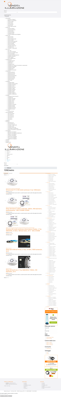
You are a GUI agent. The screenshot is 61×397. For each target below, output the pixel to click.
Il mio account (8, 151)
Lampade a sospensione (52, 255)
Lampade (7, 95)
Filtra (46, 334)
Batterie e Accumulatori (12, 20)
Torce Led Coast (11, 111)
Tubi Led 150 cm (11, 116)
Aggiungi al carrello (9, 233)
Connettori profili (11, 33)
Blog (7, 158)
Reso (7, 156)
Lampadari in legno (11, 88)
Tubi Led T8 (10, 119)
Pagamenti (8, 155)
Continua (10, 395)
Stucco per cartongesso (12, 137)
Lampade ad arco (11, 102)
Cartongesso (8, 130)
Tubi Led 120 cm (11, 115)
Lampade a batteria (11, 99)
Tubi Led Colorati (11, 113)
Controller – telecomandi (12, 48)
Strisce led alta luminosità (12, 41)
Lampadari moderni (11, 90)
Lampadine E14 (10, 61)
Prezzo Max (47, 330)
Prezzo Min (47, 327)
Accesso (7, 141)
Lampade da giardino (12, 56)
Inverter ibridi (10, 22)
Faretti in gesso (10, 57)
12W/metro (49, 348)
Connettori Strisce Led (12, 45)
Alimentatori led (11, 46)
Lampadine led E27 (11, 60)
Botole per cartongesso (12, 131)
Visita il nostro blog (7, 385)
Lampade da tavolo (11, 108)
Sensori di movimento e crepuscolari (14, 129)
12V (47, 352)
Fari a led (9, 50)
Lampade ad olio (11, 103)
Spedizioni (8, 157)
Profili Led (8, 27)
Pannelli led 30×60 (11, 76)
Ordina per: (6, 173)
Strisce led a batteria (11, 42)
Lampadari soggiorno (12, 92)
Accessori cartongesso (12, 135)
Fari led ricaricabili (11, 53)
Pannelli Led (8, 71)
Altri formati (10, 80)
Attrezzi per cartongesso (12, 136)
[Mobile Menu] (4, 1)
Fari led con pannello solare (13, 52)
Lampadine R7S (10, 68)
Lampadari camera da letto (13, 83)
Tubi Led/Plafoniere (9, 112)
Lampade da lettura (11, 105)
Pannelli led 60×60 (11, 72)
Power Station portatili (12, 26)
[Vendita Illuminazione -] (14, 5)
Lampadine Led (8, 59)
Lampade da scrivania (12, 107)
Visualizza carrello (4, 395)
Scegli (7, 192)
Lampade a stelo (11, 100)
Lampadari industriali (11, 89)
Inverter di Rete (10, 21)
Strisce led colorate (11, 44)
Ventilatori (8, 120)
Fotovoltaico (8, 18)
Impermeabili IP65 (50, 337)
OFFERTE (7, 139)
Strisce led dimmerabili (12, 38)
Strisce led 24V (10, 37)
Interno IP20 (49, 338)
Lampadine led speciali (12, 69)
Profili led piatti (10, 30)
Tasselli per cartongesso (12, 138)
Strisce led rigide (11, 43)
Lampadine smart (11, 64)
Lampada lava (10, 97)
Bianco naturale (49, 344)
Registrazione (8, 142)
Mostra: (5, 174)
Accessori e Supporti (11, 19)
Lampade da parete (11, 106)
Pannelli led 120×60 (11, 77)
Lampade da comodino (12, 104)
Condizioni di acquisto (9, 154)
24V (47, 353)
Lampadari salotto (11, 91)
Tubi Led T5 (10, 118)
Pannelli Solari (10, 25)
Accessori (7, 121)
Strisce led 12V (10, 36)
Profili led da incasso (11, 29)
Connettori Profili (11, 126)
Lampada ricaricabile (11, 98)
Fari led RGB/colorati (11, 58)
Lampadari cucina (11, 85)
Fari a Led (8, 49)
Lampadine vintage (11, 67)
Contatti (8, 150)
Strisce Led (8, 35)
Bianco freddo (49, 343)
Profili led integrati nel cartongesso (14, 34)
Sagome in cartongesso (12, 134)
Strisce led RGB (10, 40)
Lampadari (8, 81)
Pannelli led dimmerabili (12, 75)
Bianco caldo (49, 342)
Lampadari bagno (11, 82)
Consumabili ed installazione (13, 128)
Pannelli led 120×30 (11, 73)
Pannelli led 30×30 (11, 74)
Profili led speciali (11, 32)
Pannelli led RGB (11, 79)
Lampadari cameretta (12, 84)
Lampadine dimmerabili (12, 66)
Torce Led (8, 110)
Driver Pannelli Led (11, 123)
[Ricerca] (17, 12)
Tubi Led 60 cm (10, 114)
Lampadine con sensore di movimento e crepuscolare (17, 65)
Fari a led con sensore (12, 51)
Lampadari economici (12, 87)
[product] (24, 182)
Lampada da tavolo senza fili (13, 96)
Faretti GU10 (51, 221)
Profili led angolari (11, 28)
